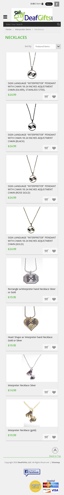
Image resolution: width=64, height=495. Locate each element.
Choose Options (46, 96)
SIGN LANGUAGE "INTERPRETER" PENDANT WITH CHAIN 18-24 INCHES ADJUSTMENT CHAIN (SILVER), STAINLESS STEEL (32, 86)
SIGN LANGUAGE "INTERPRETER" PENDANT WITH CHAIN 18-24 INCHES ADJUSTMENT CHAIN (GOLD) (32, 241)
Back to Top (55, 456)
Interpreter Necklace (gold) (22, 430)
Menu (49, 4)
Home (8, 29)
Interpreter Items (23, 29)
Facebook (56, 4)
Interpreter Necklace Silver (22, 385)
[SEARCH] (58, 24)
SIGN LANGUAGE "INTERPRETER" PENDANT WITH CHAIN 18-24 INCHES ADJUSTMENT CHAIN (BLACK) (32, 138)
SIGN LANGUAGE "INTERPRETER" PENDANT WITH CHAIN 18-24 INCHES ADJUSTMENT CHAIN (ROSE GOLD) (32, 189)
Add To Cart (46, 392)
